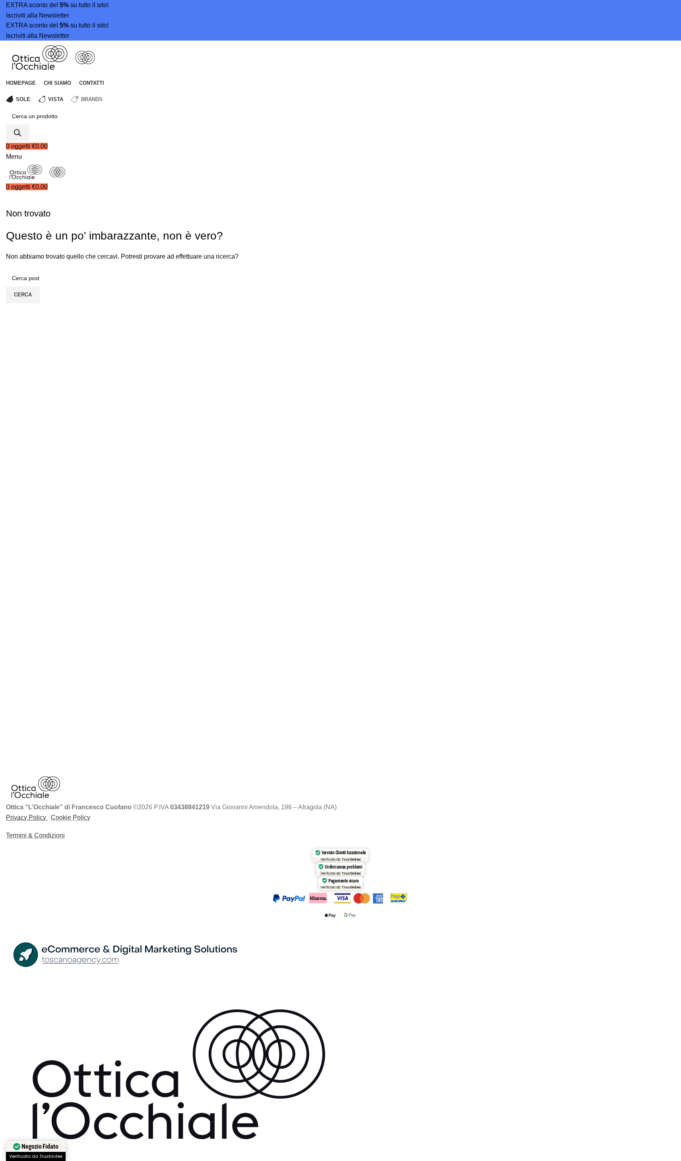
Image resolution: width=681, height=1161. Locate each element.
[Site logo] (40, 57)
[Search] (17, 133)
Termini (16, 835)
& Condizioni (46, 835)
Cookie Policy (70, 817)
